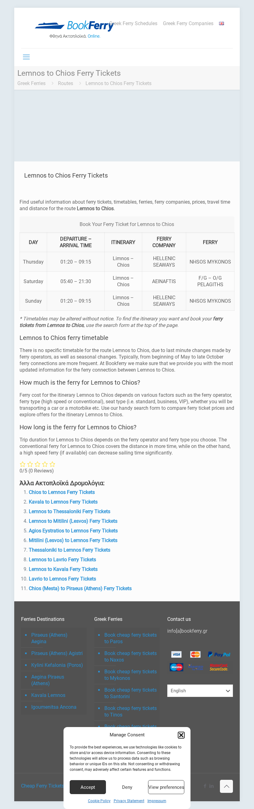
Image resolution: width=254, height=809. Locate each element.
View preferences (166, 787)
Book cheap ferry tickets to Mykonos (130, 675)
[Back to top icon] (226, 786)
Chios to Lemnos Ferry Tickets (62, 492)
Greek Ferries (31, 83)
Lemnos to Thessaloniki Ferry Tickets (69, 511)
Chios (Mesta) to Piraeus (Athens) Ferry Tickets (80, 588)
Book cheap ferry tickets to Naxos (130, 656)
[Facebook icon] (205, 786)
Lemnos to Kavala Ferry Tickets (63, 569)
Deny (127, 787)
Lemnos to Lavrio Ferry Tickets (62, 560)
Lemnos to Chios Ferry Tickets (118, 83)
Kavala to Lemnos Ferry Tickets (63, 502)
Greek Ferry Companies (188, 23)
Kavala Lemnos (48, 695)
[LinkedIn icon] (211, 786)
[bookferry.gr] (76, 28)
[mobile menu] (26, 57)
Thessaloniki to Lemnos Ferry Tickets (69, 550)
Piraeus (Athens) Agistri (57, 653)
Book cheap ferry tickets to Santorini (130, 693)
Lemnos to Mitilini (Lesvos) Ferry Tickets (73, 521)
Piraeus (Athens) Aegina (49, 638)
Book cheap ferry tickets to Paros (130, 638)
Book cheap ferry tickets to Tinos (130, 711)
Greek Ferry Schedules (133, 23)
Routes (65, 83)
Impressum (156, 801)
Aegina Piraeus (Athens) (47, 680)
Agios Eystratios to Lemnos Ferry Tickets (73, 531)
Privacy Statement (129, 801)
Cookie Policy (99, 801)
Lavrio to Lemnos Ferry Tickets (62, 579)
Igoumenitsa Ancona (54, 707)
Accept (88, 787)
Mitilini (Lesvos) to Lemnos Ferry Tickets (73, 540)
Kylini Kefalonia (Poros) (57, 665)
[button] (181, 735)
